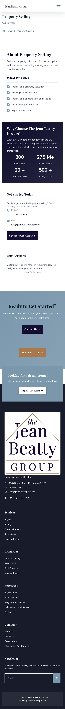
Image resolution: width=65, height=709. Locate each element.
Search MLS (10, 563)
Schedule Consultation (22, 235)
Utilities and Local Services (18, 607)
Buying (8, 519)
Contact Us (31, 329)
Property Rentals (13, 529)
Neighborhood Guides (15, 602)
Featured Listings (13, 558)
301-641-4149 (19, 214)
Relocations (10, 534)
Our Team (9, 636)
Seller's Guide (11, 597)
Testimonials (11, 641)
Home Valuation (12, 539)
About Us (9, 631)
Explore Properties (31, 390)
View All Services (32, 272)
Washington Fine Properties (18, 646)
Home (8, 30)
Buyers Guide (11, 592)
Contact (8, 612)
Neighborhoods (12, 573)
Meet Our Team (31, 352)
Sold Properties (12, 568)
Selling (8, 524)
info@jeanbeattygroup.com (25, 224)
